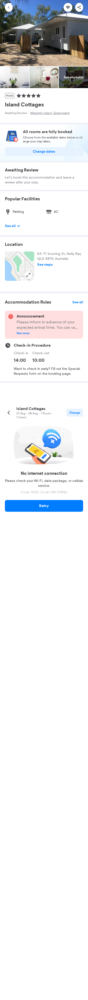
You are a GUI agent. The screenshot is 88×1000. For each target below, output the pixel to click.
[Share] (79, 7)
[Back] (9, 7)
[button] (19, 266)
